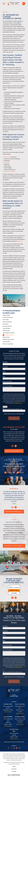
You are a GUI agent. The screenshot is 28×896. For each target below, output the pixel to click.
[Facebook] (8, 748)
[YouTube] (16, 748)
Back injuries (7, 162)
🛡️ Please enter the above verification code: (12, 409)
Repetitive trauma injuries (9, 171)
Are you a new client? (7, 381)
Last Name (5, 366)
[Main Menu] (4, 4)
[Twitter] (11, 748)
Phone (4, 371)
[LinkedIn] (14, 748)
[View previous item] (12, 598)
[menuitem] (14, 315)
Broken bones (7, 157)
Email (4, 376)
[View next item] (16, 446)
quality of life (19, 241)
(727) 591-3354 (13, 44)
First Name (5, 362)
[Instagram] (19, 748)
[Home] (14, 3)
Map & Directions (8, 711)
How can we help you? (8, 386)
